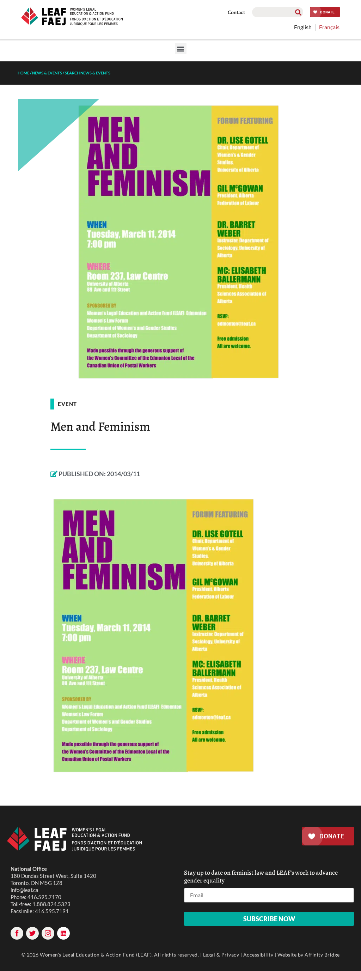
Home (23, 73)
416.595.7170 (44, 897)
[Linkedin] (63, 933)
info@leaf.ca (24, 890)
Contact (236, 12)
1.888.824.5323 (51, 904)
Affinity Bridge (322, 955)
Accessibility (258, 955)
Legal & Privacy (221, 955)
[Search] (298, 12)
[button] (180, 48)
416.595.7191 (52, 911)
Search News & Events (87, 73)
